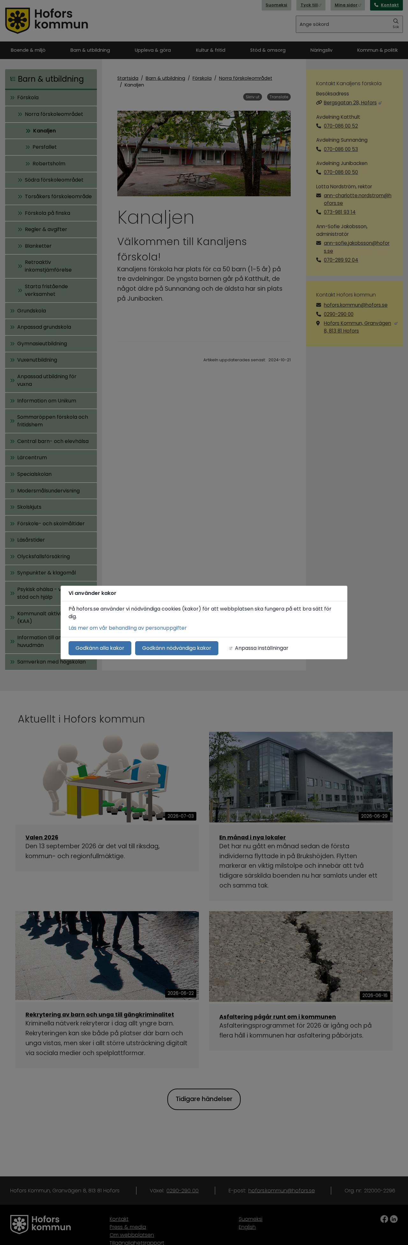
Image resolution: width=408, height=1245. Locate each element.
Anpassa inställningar (261, 648)
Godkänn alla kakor (100, 648)
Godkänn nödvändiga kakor (176, 648)
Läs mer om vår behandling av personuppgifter (128, 628)
